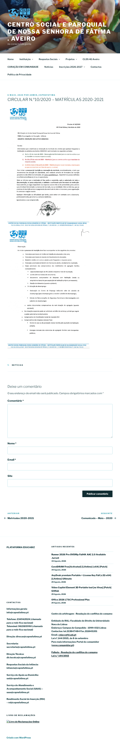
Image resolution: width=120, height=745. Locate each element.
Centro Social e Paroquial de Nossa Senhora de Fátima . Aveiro (59, 31)
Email (12, 459)
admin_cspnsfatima (42, 95)
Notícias (48, 66)
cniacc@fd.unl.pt (67, 634)
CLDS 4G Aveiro (91, 59)
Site (10, 475)
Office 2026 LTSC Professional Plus (70, 599)
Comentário (16, 400)
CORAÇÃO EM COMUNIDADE (23, 66)
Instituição (25, 59)
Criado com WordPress (19, 737)
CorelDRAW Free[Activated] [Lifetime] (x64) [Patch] (79, 566)
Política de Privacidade (19, 74)
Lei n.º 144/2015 (60, 655)
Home (11, 59)
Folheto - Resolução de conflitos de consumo (74, 652)
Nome (12, 443)
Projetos (70, 59)
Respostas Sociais (48, 59)
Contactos (96, 66)
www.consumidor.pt (62, 645)
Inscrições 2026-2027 (70, 66)
